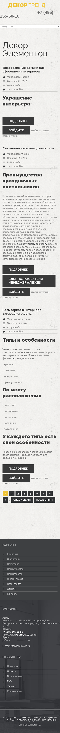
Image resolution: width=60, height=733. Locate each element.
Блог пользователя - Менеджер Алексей (27, 280)
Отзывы (11, 589)
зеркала (16, 358)
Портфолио (13, 564)
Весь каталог (14, 584)
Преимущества (15, 569)
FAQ (9, 681)
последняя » (44, 500)
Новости (11, 671)
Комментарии (14, 691)
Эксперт (11, 686)
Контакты (12, 594)
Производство (14, 574)
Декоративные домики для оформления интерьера (23, 69)
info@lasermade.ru (20, 646)
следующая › (22, 500)
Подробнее (21, 122)
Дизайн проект (15, 579)
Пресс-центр (14, 666)
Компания (12, 554)
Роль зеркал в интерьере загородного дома (22, 311)
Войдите (16, 130)
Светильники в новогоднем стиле (28, 148)
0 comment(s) (15, 89)
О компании (13, 559)
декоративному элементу (32, 244)
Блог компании (15, 676)
